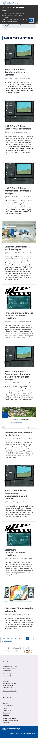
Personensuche (7, 687)
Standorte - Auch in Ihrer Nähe (23, 734)
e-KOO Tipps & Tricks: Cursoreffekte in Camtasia (18, 127)
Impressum (6, 722)
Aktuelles (5, 703)
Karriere (5, 708)
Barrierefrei (6, 715)
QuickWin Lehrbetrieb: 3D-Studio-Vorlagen (18, 248)
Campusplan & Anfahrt (9, 683)
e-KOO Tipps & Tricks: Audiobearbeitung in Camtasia (16, 72)
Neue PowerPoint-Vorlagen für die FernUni (18, 434)
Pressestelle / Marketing (10, 691)
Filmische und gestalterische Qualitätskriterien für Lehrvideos (19, 316)
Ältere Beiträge (7, 639)
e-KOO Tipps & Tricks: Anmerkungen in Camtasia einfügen (18, 191)
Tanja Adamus (22, 614)
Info (10, 676)
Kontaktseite (6, 681)
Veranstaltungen (8, 705)
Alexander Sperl (22, 78)
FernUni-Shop (7, 710)
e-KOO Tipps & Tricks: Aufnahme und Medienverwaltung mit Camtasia (16, 494)
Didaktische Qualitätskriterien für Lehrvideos (15, 552)
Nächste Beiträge (8, 642)
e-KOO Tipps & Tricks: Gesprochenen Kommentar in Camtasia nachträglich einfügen (18, 375)
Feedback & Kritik (8, 685)
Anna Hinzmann (24, 253)
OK (31, 20)
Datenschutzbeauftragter (10, 720)
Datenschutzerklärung (9, 718)
